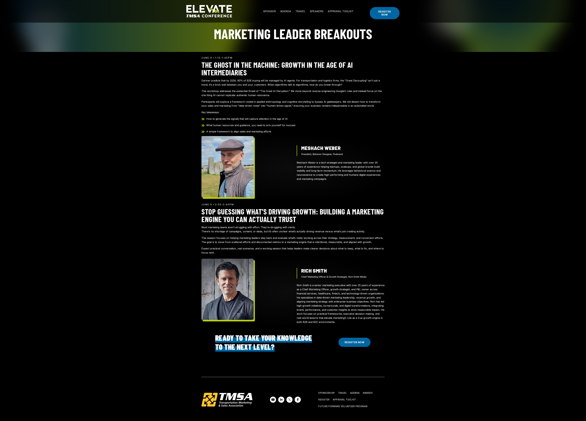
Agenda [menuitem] (355, 392)
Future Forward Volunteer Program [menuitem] (342, 406)
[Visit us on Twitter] (289, 400)
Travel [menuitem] (342, 392)
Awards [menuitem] (368, 392)
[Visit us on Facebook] (298, 400)
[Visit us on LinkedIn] (281, 400)
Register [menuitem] (323, 399)
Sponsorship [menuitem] (326, 392)
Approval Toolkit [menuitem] (344, 399)
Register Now (384, 13)
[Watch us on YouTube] (273, 400)
